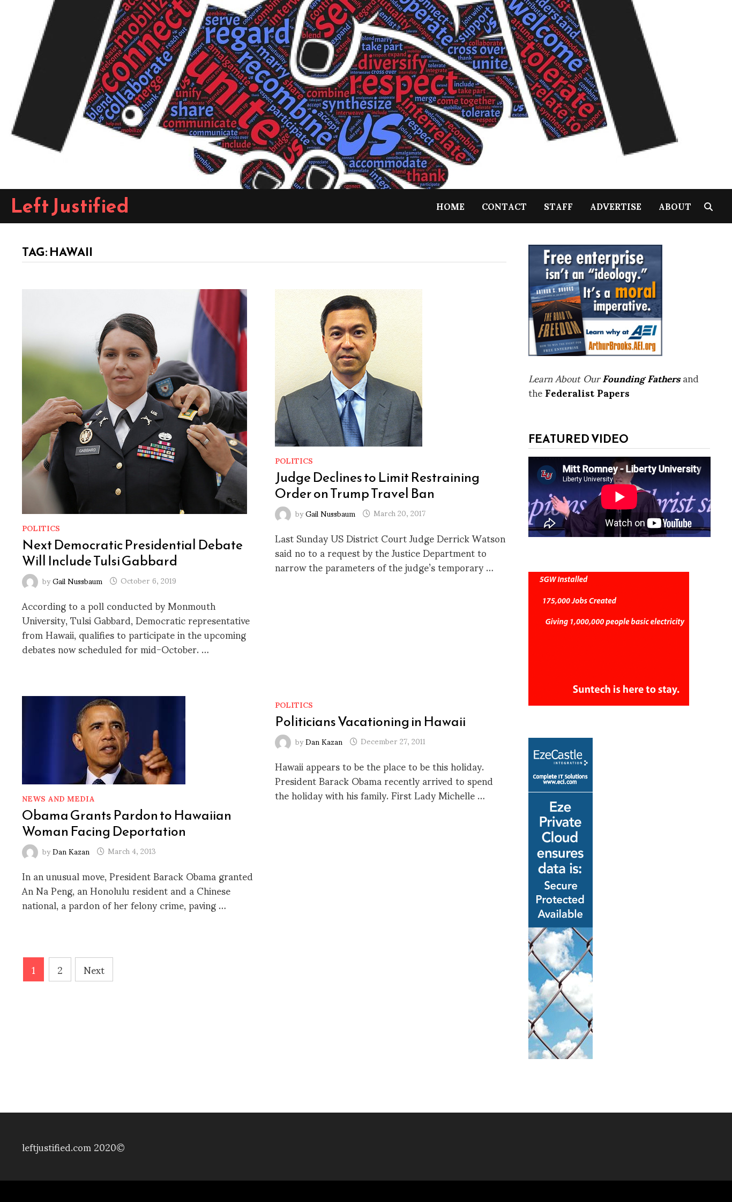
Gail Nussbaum (77, 580)
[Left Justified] (343, 92)
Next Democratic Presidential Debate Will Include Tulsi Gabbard (132, 552)
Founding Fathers (641, 378)
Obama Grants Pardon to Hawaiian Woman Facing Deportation (126, 823)
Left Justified (70, 205)
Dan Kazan (71, 850)
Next (94, 969)
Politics (41, 528)
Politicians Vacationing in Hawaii (370, 721)
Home (450, 205)
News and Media (58, 798)
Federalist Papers (587, 392)
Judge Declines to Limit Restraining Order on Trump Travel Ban (377, 485)
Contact (504, 205)
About (675, 205)
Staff (558, 205)
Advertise (615, 205)
